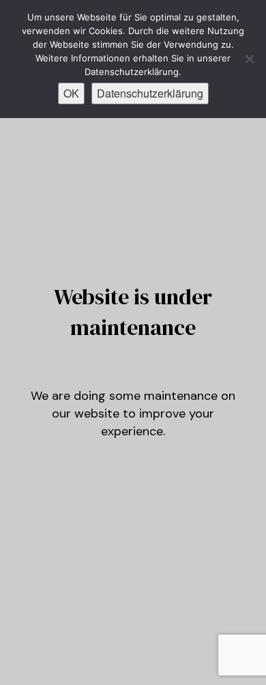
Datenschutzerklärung (150, 93)
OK (71, 93)
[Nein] (249, 58)
